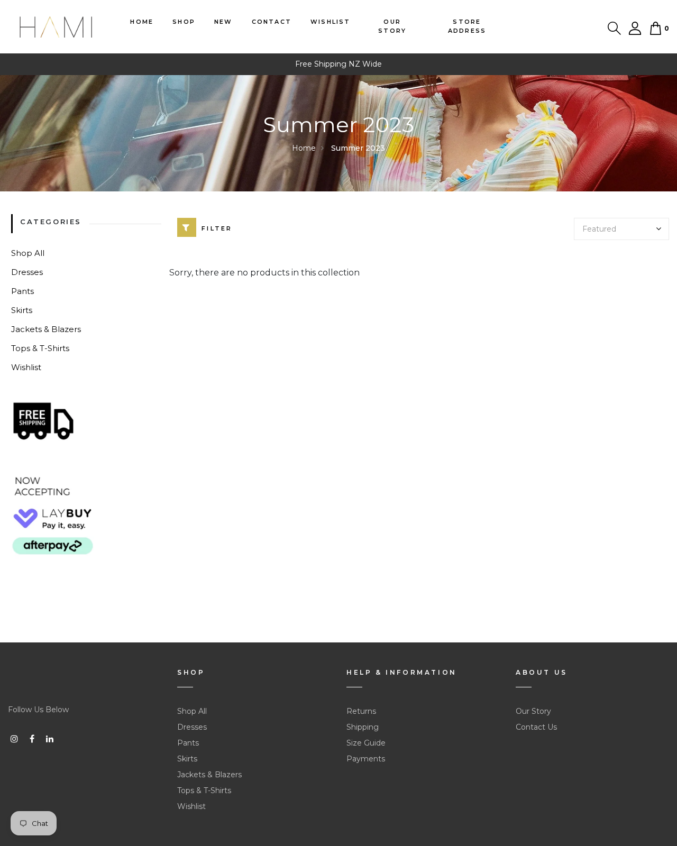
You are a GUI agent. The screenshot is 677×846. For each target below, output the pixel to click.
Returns (361, 711)
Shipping (362, 727)
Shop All (27, 253)
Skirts (21, 310)
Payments (365, 759)
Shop (183, 21)
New (223, 21)
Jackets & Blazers (46, 329)
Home (141, 21)
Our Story (392, 26)
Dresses (27, 272)
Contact (271, 21)
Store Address (467, 26)
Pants (22, 291)
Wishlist (330, 21)
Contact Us (536, 727)
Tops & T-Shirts (40, 348)
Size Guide (366, 743)
